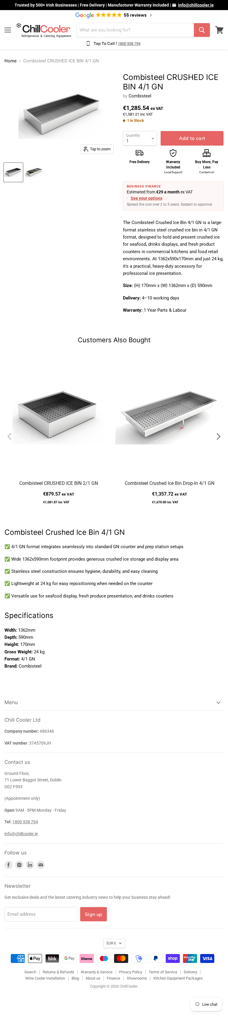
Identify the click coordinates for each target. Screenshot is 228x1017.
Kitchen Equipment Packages (178, 978)
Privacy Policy (130, 972)
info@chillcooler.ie (196, 5)
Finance (113, 978)
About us (93, 978)
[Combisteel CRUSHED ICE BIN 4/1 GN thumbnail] (13, 172)
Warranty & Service (97, 972)
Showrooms (137, 978)
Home (10, 61)
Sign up (93, 914)
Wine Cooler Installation (45, 978)
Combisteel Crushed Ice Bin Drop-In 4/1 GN (169, 483)
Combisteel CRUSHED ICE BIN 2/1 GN (58, 483)
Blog (75, 978)
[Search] (202, 30)
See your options (146, 198)
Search (30, 972)
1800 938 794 (129, 43)
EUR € (111, 943)
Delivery (190, 972)
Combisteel (140, 96)
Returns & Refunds (58, 972)
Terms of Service (163, 972)
